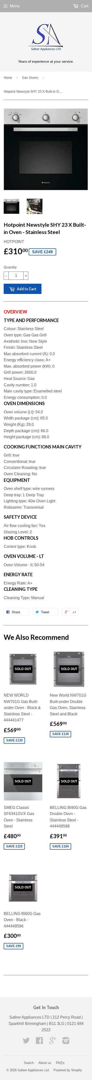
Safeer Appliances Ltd (33, 1070)
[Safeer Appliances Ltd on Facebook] (39, 1042)
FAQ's (60, 1063)
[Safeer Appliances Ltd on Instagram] (66, 1042)
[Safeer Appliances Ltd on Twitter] (26, 1042)
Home (8, 77)
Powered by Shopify (67, 1070)
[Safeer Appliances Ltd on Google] (52, 1042)
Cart (84, 6)
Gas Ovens (30, 77)
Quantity (10, 267)
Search (29, 1063)
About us (45, 1063)
